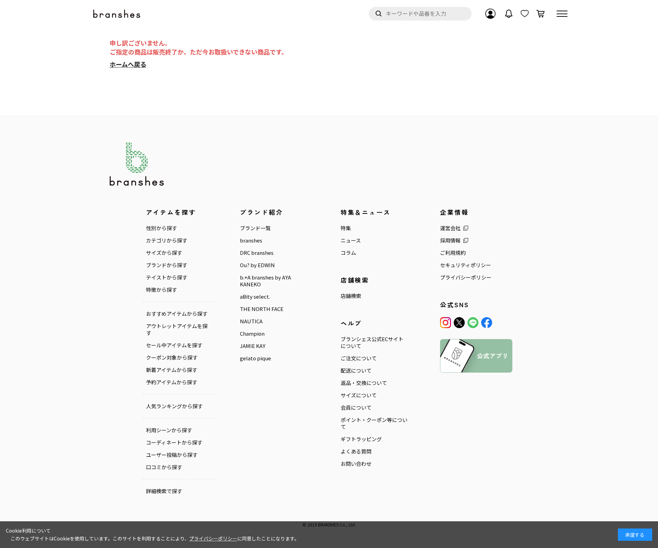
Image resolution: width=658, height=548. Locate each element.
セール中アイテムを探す (174, 345)
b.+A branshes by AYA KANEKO (265, 281)
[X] (459, 322)
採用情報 (450, 240)
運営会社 (450, 228)
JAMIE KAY (252, 345)
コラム (348, 252)
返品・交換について (364, 382)
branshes (251, 240)
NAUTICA (251, 321)
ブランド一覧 (255, 228)
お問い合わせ (356, 463)
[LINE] (472, 322)
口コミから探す (164, 467)
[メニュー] (562, 14)
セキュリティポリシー (465, 265)
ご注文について (359, 358)
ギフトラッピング (361, 439)
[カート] (540, 14)
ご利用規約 (453, 252)
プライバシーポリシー (465, 277)
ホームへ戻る (128, 64)
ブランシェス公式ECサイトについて (372, 342)
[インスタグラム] (445, 322)
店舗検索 (351, 295)
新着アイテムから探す (171, 369)
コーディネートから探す (174, 442)
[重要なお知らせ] (509, 14)
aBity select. (255, 296)
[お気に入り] (525, 14)
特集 (346, 228)
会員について (356, 407)
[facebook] (486, 322)
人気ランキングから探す (174, 406)
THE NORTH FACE (261, 309)
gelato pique (255, 358)
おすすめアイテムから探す (176, 313)
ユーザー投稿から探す (171, 454)
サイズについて (359, 395)
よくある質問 (356, 451)
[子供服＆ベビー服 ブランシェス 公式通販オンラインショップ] (117, 14)
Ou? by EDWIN (257, 265)
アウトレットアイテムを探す (176, 329)
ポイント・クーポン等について (374, 423)
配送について (356, 370)
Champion (252, 333)
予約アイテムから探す (171, 382)
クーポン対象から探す (171, 357)
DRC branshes (256, 252)
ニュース (351, 240)
